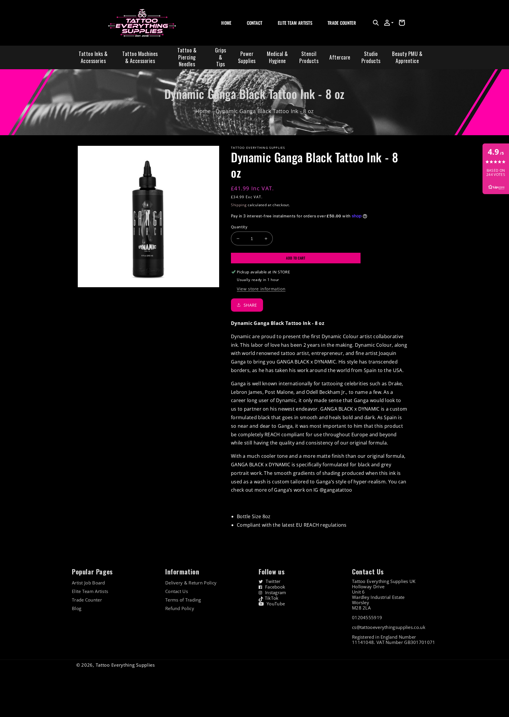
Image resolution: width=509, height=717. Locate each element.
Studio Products (371, 57)
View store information (261, 289)
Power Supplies (247, 57)
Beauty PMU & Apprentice (407, 57)
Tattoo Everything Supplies (125, 665)
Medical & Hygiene (277, 57)
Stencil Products (308, 57)
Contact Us (176, 591)
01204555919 (367, 617)
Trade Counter (87, 600)
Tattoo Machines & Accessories (140, 57)
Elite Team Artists (90, 591)
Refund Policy (179, 608)
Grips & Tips (220, 57)
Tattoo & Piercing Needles (186, 57)
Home (203, 111)
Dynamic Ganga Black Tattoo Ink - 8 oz (265, 111)
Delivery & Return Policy (191, 583)
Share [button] (250, 305)
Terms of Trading (183, 600)
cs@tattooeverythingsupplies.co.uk (388, 627)
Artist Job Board (88, 583)
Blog (76, 608)
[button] (375, 22)
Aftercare (340, 57)
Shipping (239, 204)
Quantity (239, 226)
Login (332, 29)
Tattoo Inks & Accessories (93, 57)
